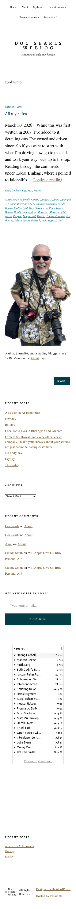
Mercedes (43, 212)
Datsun (9, 208)
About (35, 358)
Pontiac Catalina (55, 216)
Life (24, 190)
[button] (61, 648)
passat (8, 216)
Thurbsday (12, 465)
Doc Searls (12, 526)
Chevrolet (45, 199)
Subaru (18, 220)
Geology (16, 190)
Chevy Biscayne (18, 203)
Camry (34, 199)
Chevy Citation (36, 203)
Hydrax (32, 212)
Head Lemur (20, 212)
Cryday (10, 459)
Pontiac (41, 216)
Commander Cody (55, 203)
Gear (7, 190)
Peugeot (17, 216)
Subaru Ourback (31, 220)
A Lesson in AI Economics (23, 412)
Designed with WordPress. (53, 889)
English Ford (21, 208)
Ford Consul (35, 208)
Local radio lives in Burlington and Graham (33, 431)
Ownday (10, 419)
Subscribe (38, 619)
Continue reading (47, 180)
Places (37, 190)
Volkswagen (48, 220)
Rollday (10, 424)
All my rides (16, 114)
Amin (8, 544)
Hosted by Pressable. (49, 896)
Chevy (55, 199)
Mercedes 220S (58, 212)
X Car (58, 220)
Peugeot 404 (29, 216)
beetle (26, 199)
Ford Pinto (49, 208)
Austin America (13, 199)
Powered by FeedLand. (38, 761)
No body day (13, 452)
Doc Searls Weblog (39, 45)
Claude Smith (14, 553)
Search (62, 381)
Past (30, 190)
